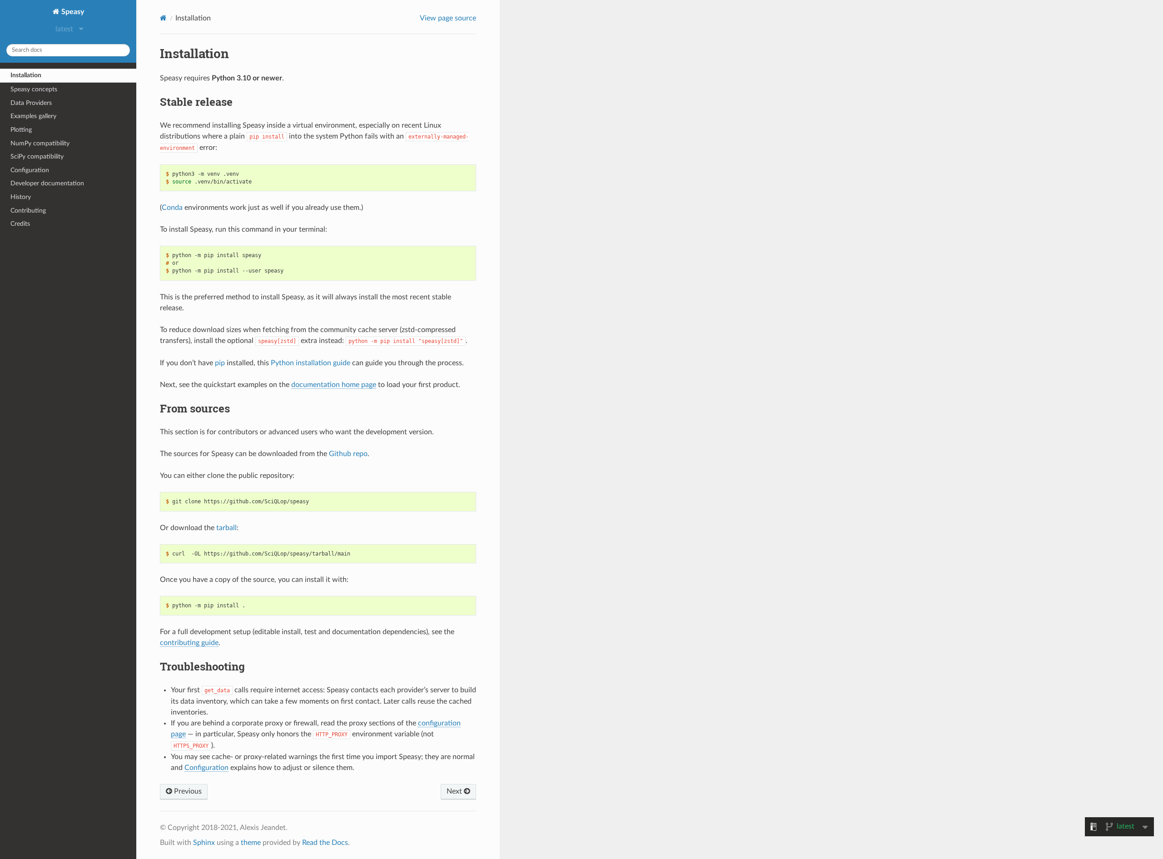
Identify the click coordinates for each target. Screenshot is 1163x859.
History (20, 197)
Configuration (29, 170)
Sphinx (204, 842)
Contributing (28, 210)
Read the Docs (325, 842)
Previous (187, 791)
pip (220, 363)
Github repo (348, 453)
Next (455, 791)
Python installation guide (310, 363)
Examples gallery (33, 116)
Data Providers (31, 102)
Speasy (72, 11)
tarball (226, 527)
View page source (448, 18)
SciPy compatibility (37, 156)
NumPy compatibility (40, 143)
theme (251, 842)
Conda (172, 207)
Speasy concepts (33, 89)
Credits (20, 223)
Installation (25, 75)
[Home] (163, 18)
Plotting (21, 129)
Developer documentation (47, 183)
